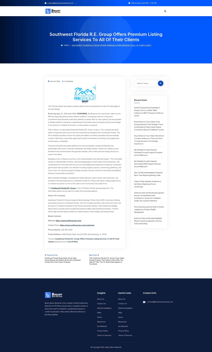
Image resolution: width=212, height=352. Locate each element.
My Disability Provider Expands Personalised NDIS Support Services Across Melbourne (147, 163)
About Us (100, 299)
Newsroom (101, 322)
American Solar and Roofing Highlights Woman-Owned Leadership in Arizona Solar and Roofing (148, 220)
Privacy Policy (102, 331)
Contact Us (101, 304)
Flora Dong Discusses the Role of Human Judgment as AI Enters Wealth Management (149, 209)
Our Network (102, 326)
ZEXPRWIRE (82, 114)
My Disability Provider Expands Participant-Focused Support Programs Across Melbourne (148, 152)
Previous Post (63, 258)
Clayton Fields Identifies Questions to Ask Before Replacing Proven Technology (147, 184)
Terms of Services (104, 335)
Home (66, 45)
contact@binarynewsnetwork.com (160, 302)
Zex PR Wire (73, 242)
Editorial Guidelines (104, 308)
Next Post (106, 259)
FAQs (99, 313)
